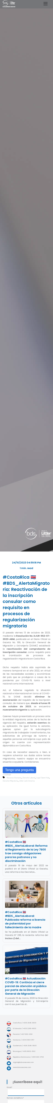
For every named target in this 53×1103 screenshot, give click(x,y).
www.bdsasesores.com (22, 1067)
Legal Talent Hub (42, 778)
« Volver (7, 774)
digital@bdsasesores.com (23, 1062)
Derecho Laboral (29, 778)
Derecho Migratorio (10, 781)
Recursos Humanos (14, 778)
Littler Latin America (27, 781)
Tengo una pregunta (19, 770)
